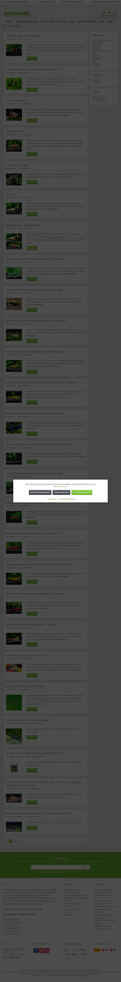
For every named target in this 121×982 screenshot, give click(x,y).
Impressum (52, 499)
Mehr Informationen (60, 486)
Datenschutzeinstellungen (40, 492)
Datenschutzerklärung (66, 499)
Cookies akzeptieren (61, 492)
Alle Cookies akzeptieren (82, 492)
